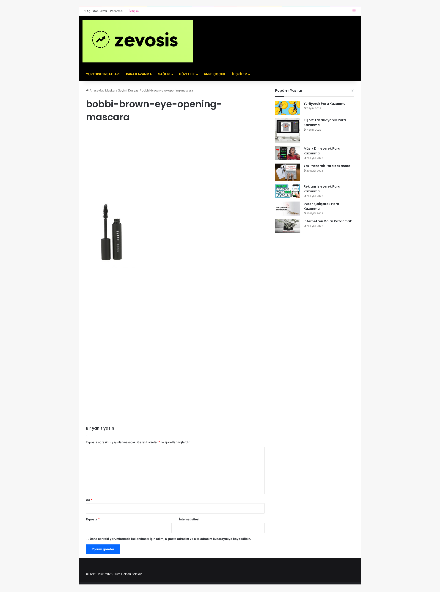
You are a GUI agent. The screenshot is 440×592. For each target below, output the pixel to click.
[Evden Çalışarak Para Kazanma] (287, 209)
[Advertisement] (175, 166)
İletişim (134, 11)
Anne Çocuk (215, 74)
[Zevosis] (137, 41)
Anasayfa (96, 90)
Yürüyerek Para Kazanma (325, 103)
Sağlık (164, 74)
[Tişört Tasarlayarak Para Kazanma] (287, 130)
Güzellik (187, 74)
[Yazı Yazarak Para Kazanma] (287, 172)
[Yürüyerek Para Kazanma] (287, 108)
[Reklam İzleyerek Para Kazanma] (287, 191)
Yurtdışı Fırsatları (103, 74)
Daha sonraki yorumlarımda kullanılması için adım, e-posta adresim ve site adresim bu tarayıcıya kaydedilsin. (170, 539)
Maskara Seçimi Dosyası (122, 90)
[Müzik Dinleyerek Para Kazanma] (287, 153)
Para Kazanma (139, 74)
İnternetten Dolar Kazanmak (328, 221)
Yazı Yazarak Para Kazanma (327, 166)
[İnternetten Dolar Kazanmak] (287, 226)
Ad (89, 500)
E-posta (93, 519)
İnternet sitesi (189, 519)
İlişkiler (239, 74)
